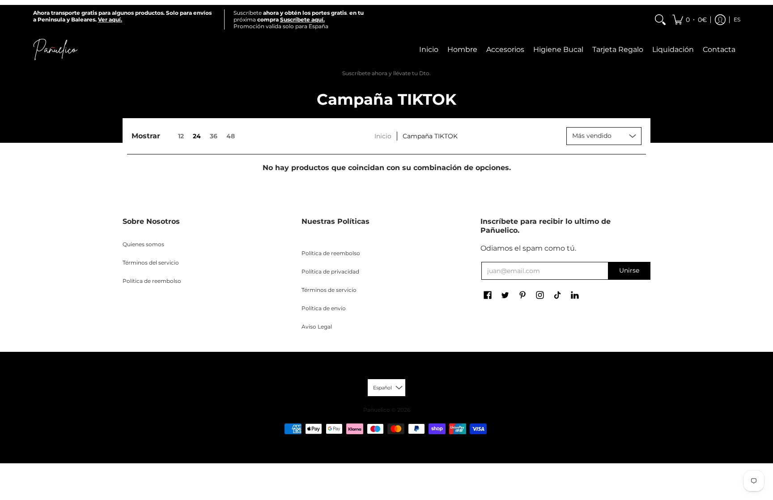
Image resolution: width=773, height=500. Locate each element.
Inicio (382, 136)
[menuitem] (660, 19)
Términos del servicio (151, 262)
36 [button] (213, 136)
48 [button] (230, 136)
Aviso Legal (317, 326)
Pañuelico (376, 409)
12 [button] (181, 136)
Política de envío (324, 308)
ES (737, 19)
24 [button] (197, 136)
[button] (689, 19)
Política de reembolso (152, 281)
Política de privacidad (330, 271)
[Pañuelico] (55, 49)
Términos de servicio (329, 289)
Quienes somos (143, 244)
